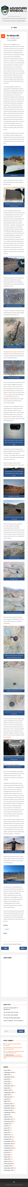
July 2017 (7, 1126)
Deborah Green (10, 1055)
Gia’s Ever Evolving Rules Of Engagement (13, 1048)
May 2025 (7, 1075)
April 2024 (7, 1083)
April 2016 (7, 1159)
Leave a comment (12, 40)
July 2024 (7, 1079)
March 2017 (7, 1135)
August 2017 (8, 1123)
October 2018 (8, 1110)
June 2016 (7, 1155)
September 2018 (9, 1112)
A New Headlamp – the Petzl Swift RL (13, 1020)
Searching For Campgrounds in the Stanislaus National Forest (14, 1051)
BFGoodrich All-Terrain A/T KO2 (13, 351)
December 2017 (9, 1119)
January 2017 (8, 1139)
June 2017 (7, 1128)
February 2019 (8, 1103)
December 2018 (9, 1106)
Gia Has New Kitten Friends (11, 1012)
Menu (15, 27)
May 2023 (7, 1088)
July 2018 (7, 1115)
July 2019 (7, 1099)
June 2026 (7, 1070)
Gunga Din (8, 737)
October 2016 (8, 1146)
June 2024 (7, 1081)
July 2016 (7, 1152)
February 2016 (8, 1163)
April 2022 (7, 1095)
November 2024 (9, 1077)
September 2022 (9, 1092)
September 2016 (9, 1148)
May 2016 (7, 1157)
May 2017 (7, 1130)
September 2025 (9, 1072)
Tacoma (14, 944)
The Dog (19, 944)
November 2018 (9, 1108)
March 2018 (7, 1117)
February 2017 (8, 1137)
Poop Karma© (8, 394)
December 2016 (9, 1141)
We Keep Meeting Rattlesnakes (12, 1018)
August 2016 (8, 1150)
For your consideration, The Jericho (14, 851)
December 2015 (9, 1168)
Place (11, 944)
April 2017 (7, 1132)
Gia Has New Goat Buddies (11, 1015)
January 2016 (8, 1166)
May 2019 (7, 1101)
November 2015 (9, 1170)
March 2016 (7, 1161)
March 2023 (7, 1090)
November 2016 (9, 1143)
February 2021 (8, 1097)
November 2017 (9, 1121)
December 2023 (9, 1086)
